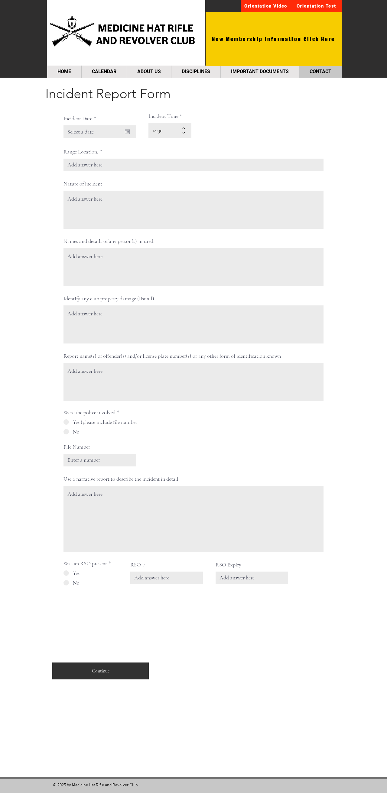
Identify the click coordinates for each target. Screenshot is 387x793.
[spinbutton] (165, 130)
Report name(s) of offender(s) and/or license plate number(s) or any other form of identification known (172, 356)
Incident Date (80, 118)
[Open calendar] (127, 131)
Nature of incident (82, 183)
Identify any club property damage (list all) (108, 298)
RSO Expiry (228, 564)
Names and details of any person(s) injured (108, 241)
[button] (266, 6)
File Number (76, 447)
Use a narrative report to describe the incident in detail (120, 479)
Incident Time (163, 116)
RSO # (137, 564)
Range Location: (80, 151)
